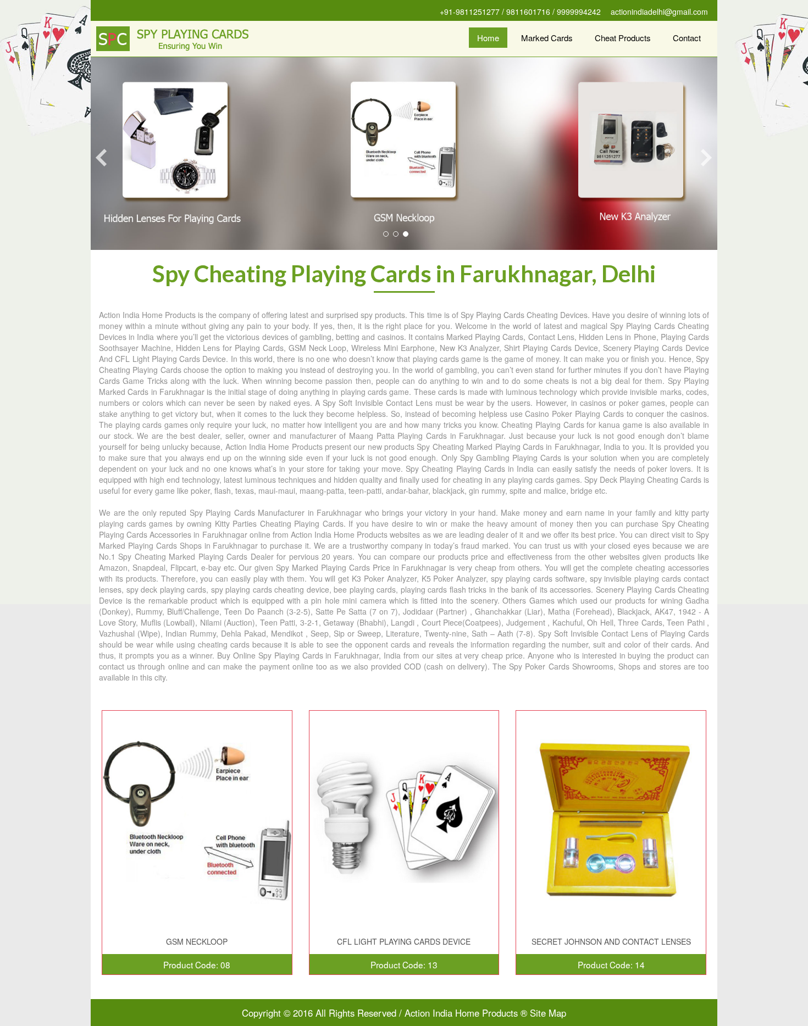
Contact (687, 37)
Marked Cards (547, 37)
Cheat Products (623, 37)
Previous (100, 157)
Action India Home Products (461, 1012)
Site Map (548, 1012)
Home (488, 37)
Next (707, 157)
